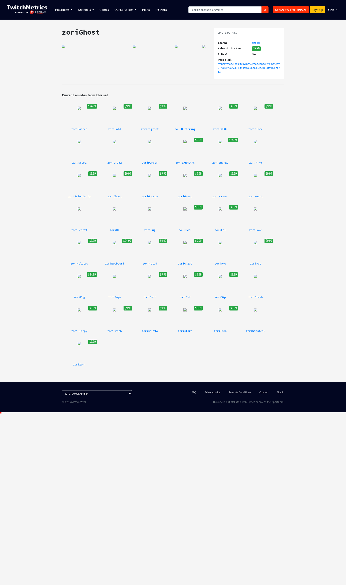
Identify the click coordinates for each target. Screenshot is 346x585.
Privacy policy (212, 392)
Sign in (280, 392)
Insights (161, 10)
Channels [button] (85, 10)
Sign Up (318, 10)
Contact (263, 392)
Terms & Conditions (240, 392)
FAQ (194, 392)
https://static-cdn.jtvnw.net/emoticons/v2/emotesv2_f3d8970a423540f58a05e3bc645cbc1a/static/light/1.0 (249, 68)
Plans (146, 10)
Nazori (256, 43)
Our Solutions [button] (124, 10)
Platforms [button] (62, 10)
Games (104, 10)
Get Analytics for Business (291, 10)
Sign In (332, 10)
